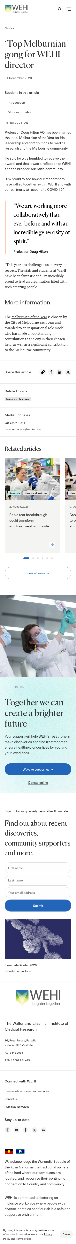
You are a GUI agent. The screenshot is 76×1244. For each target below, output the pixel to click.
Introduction (16, 102)
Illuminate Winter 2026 (21, 965)
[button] (68, 9)
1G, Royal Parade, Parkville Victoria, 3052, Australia (20, 1042)
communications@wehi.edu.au (23, 429)
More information (20, 112)
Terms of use (24, 1239)
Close (66, 1234)
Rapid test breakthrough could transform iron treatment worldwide (29, 520)
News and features (17, 399)
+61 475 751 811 (15, 423)
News (8, 28)
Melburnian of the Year (29, 317)
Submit (38, 905)
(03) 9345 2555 (14, 1052)
